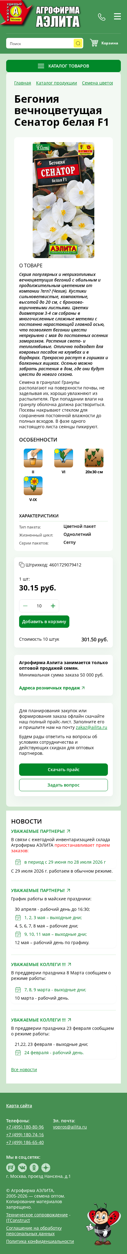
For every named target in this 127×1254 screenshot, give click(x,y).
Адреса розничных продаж (49, 688)
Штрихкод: (53, 565)
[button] (53, 606)
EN (111, 23)
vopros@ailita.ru (70, 1127)
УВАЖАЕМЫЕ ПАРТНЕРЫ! (38, 831)
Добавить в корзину (44, 621)
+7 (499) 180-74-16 (25, 1134)
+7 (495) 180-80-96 (25, 1127)
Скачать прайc (64, 769)
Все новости (24, 1069)
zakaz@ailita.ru (91, 727)
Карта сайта (19, 1105)
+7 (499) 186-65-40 (25, 1142)
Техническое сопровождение (37, 1215)
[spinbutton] (39, 606)
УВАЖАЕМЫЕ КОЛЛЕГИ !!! (38, 964)
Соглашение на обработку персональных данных (34, 1230)
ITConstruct (18, 1220)
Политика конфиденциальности (40, 1241)
